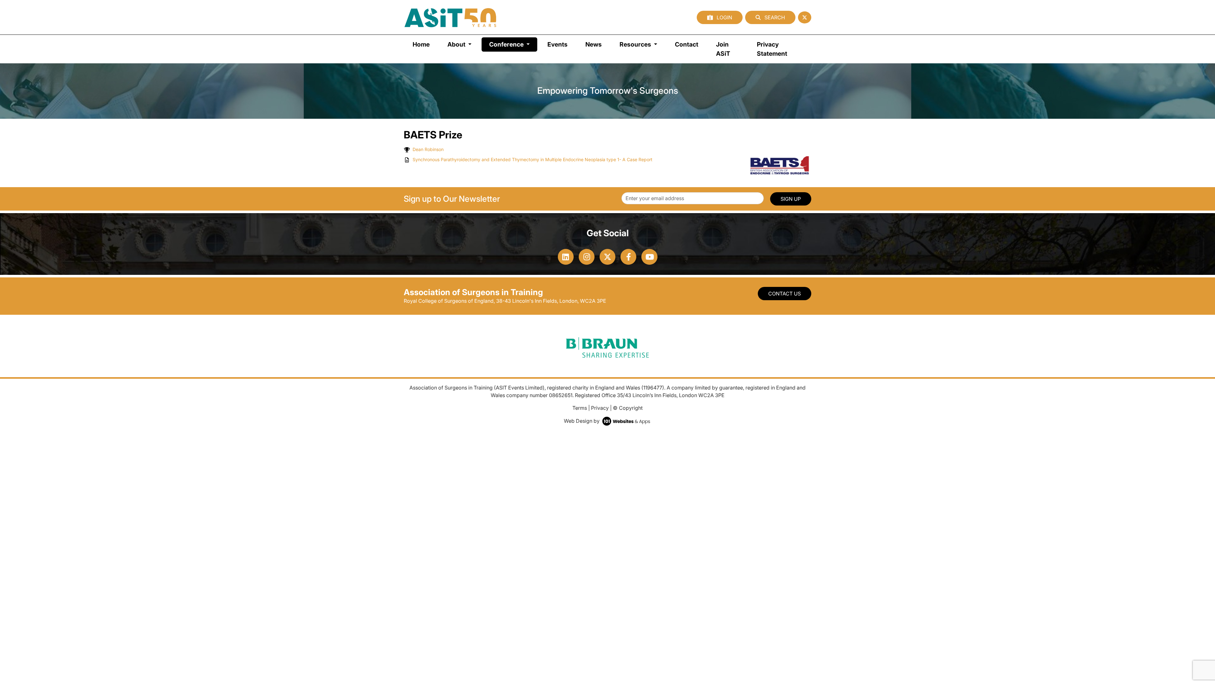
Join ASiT (723, 49)
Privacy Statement (772, 49)
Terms (579, 408)
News (593, 44)
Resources (636, 44)
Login (723, 17)
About (457, 44)
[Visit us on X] (607, 257)
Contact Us (784, 293)
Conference (513, 44)
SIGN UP (791, 199)
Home (421, 44)
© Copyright (628, 408)
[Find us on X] (804, 17)
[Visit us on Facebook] (628, 257)
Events (557, 44)
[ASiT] (450, 17)
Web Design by (582, 421)
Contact (686, 44)
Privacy (600, 408)
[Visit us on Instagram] (587, 257)
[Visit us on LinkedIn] (566, 257)
